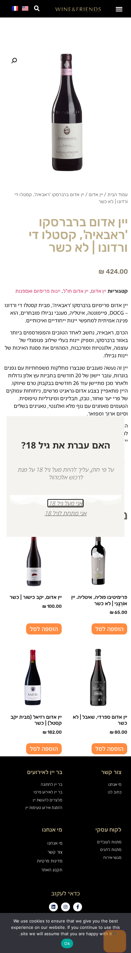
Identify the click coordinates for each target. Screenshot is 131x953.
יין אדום (96, 194)
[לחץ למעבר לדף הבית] (78, 10)
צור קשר (54, 852)
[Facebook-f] (77, 906)
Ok (67, 943)
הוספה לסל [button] (109, 629)
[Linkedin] (53, 906)
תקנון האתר (51, 870)
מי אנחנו (54, 843)
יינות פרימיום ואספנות (37, 291)
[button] (119, 8)
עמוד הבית (117, 194)
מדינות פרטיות (49, 861)
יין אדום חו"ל (75, 291)
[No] (114, 941)
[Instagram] (65, 906)
